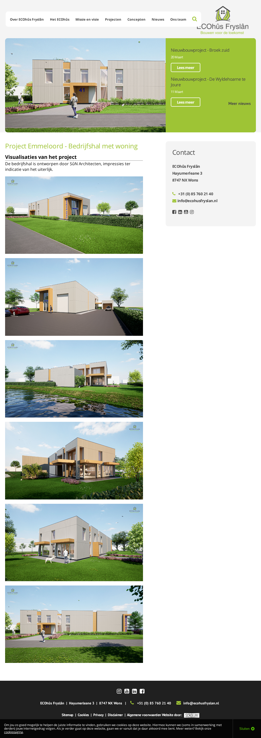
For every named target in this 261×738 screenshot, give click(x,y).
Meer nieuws (239, 103)
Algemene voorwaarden (144, 715)
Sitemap (67, 715)
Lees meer (185, 67)
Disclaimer (115, 715)
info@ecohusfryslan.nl (197, 200)
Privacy (98, 715)
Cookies (83, 715)
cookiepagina (13, 732)
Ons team (178, 19)
